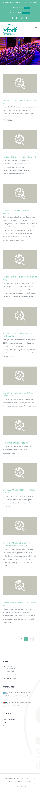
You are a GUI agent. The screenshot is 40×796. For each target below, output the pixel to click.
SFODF (14, 778)
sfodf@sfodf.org (12, 678)
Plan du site (7, 723)
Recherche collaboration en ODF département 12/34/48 (19, 157)
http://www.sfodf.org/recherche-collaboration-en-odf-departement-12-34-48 (19, 140)
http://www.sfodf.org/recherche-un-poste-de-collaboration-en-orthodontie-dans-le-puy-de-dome (19, 316)
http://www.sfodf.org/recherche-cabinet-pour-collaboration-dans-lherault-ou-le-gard (19, 585)
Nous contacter (8, 726)
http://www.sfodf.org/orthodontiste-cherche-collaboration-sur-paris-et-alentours (19, 193)
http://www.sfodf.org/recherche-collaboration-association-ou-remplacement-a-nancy (19, 260)
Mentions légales (9, 719)
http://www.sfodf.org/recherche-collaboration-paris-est (19, 472)
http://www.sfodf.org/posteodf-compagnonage (19, 426)
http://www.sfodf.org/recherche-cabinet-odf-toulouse (19, 526)
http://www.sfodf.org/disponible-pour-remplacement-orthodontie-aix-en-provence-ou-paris (19, 376)
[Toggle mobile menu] (36, 27)
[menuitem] (13, 2)
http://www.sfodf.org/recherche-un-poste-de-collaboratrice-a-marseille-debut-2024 (19, 83)
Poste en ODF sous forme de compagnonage (16, 443)
